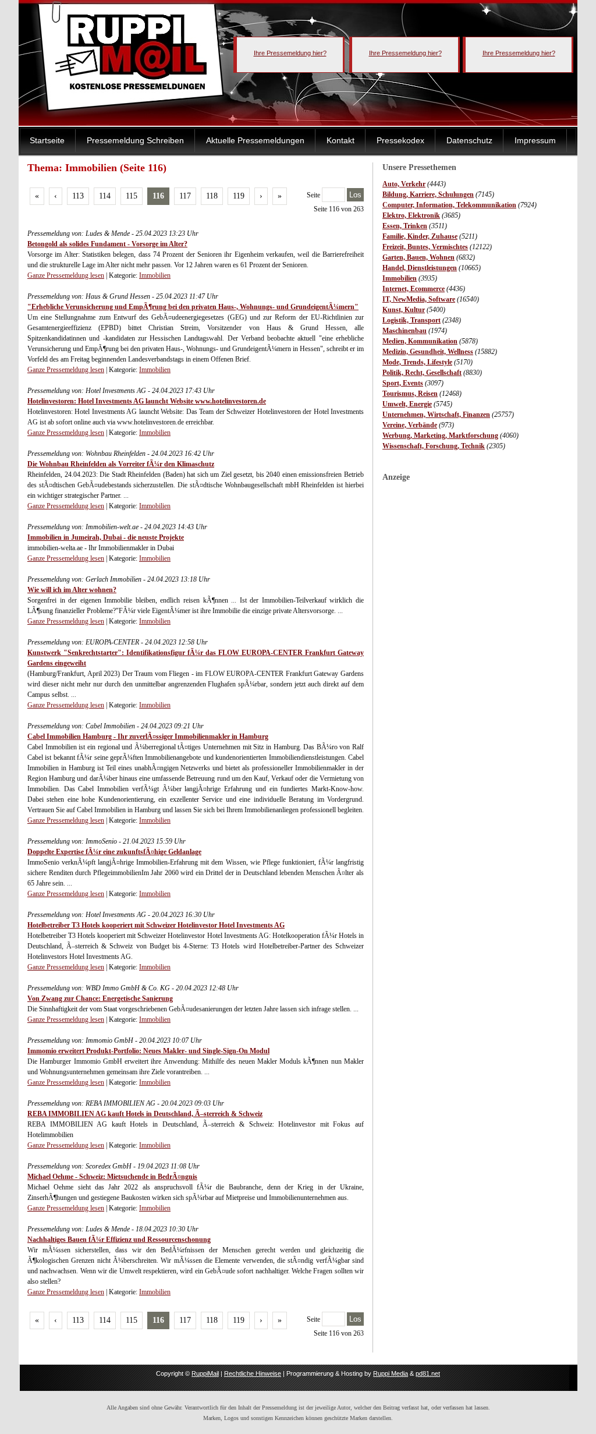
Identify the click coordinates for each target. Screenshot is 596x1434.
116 (158, 196)
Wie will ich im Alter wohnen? (71, 590)
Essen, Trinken (404, 226)
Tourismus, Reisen (410, 394)
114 (105, 196)
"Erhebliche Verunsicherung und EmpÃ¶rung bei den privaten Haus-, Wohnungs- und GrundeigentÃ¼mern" (193, 307)
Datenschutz (469, 140)
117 (185, 196)
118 (212, 196)
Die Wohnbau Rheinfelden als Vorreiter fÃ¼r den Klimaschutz (120, 464)
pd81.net (428, 1373)
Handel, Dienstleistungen (419, 268)
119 (238, 196)
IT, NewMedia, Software (418, 299)
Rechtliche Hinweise (252, 1373)
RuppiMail (205, 1373)
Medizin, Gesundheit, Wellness (427, 352)
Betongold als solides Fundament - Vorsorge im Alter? (107, 244)
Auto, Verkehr (403, 184)
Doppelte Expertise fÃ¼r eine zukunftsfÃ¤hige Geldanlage (114, 852)
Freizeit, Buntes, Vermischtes (425, 247)
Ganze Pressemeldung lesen (65, 275)
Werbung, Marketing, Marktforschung (440, 435)
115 (131, 196)
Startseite (47, 140)
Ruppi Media (390, 1373)
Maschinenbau (404, 331)
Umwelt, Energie (407, 404)
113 (78, 196)
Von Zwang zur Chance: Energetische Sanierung (100, 998)
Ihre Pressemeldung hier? (290, 52)
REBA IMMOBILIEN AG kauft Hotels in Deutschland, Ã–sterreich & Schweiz (144, 1114)
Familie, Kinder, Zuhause (419, 236)
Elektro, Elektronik (411, 215)
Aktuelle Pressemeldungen (255, 140)
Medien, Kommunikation (419, 341)
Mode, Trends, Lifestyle (417, 362)
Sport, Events (402, 383)
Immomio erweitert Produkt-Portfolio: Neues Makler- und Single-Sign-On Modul (148, 1051)
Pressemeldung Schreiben (135, 140)
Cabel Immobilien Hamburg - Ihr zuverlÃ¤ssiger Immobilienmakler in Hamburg (147, 736)
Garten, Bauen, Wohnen (418, 257)
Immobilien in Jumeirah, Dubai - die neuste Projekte (105, 537)
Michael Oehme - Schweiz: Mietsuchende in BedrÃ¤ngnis (112, 1177)
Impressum (535, 140)
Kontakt (340, 140)
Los (355, 194)
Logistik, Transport (411, 320)
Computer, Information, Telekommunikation (449, 205)
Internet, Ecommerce (413, 289)
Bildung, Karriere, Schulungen (428, 194)
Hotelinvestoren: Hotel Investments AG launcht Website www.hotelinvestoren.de (146, 401)
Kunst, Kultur (403, 310)
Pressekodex (400, 140)
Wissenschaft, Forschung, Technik (433, 446)
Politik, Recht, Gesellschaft (422, 373)
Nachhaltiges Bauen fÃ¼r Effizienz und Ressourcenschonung (119, 1239)
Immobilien (399, 278)
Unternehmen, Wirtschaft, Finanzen (436, 414)
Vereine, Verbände (409, 425)
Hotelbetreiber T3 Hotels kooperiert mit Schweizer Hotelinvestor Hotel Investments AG (156, 925)
